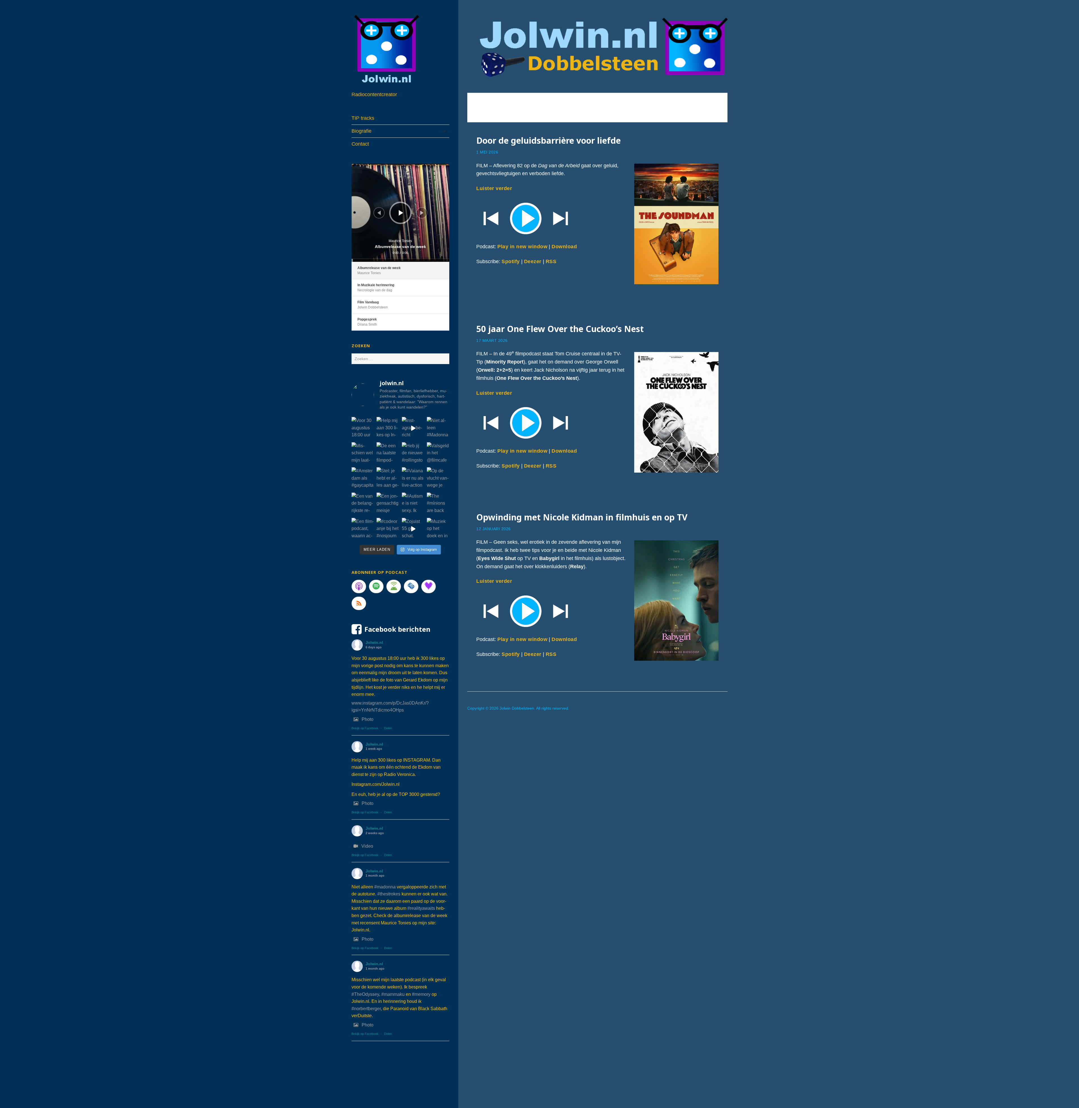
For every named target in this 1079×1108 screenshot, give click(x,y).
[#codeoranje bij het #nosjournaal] (388, 529)
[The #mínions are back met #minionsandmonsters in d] (438, 504)
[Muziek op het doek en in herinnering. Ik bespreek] (438, 529)
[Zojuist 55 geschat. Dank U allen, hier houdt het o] (413, 529)
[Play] (597, 217)
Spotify (511, 261)
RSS (551, 261)
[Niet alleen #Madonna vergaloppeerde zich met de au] (438, 428)
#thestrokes (388, 894)
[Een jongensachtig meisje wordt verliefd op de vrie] (388, 504)
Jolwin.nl (374, 642)
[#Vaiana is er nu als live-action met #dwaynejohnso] (413, 478)
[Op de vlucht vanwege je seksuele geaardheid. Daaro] (438, 478)
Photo (367, 719)
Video (367, 846)
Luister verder (494, 188)
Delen (388, 728)
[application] (401, 213)
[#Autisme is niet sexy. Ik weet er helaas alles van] (413, 504)
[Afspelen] (401, 213)
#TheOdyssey (365, 994)
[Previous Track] (379, 213)
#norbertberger (366, 1008)
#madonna (385, 886)
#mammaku (393, 994)
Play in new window (522, 246)
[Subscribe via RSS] (359, 603)
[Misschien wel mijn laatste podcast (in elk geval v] (363, 453)
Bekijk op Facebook (365, 728)
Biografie (361, 131)
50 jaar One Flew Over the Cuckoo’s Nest (560, 329)
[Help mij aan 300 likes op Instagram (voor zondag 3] (388, 428)
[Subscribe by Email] (411, 586)
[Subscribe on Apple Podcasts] (359, 586)
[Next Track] (421, 213)
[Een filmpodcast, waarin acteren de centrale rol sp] (363, 529)
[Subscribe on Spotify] (376, 586)
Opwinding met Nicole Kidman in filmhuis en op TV (582, 517)
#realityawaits (421, 908)
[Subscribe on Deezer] (428, 586)
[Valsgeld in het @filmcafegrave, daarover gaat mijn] (438, 453)
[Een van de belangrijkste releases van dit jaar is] (363, 504)
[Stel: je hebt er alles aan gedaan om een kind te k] (388, 478)
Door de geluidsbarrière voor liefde (548, 140)
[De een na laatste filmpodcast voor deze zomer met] (388, 453)
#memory (421, 994)
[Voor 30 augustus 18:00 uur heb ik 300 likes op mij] (363, 428)
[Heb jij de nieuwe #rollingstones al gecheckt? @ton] (413, 453)
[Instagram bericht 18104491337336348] (413, 428)
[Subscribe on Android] (393, 586)
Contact (360, 144)
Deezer (532, 261)
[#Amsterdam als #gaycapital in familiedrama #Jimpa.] (363, 478)
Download (564, 246)
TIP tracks (363, 118)
